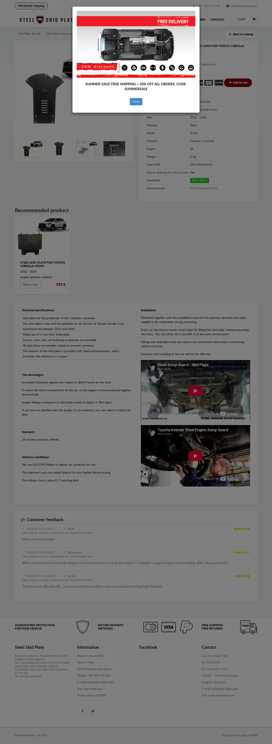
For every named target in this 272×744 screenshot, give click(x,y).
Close (136, 101)
